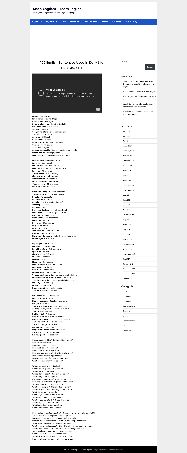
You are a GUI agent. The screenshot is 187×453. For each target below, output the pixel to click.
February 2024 (128, 151)
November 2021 (129, 190)
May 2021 (126, 205)
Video (125, 326)
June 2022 (127, 180)
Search (124, 61)
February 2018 (128, 244)
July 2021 (126, 195)
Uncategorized (129, 321)
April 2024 (127, 141)
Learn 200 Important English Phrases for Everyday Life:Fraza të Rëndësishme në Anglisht (138, 84)
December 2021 (129, 185)
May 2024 (126, 136)
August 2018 (127, 219)
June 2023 (127, 170)
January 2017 (128, 264)
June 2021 (127, 200)
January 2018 (128, 249)
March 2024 (127, 146)
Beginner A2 (51, 22)
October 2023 (128, 160)
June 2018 (127, 224)
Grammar (116, 22)
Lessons (104, 22)
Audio (63, 22)
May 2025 (126, 131)
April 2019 (126, 210)
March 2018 (127, 239)
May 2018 (126, 229)
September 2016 (129, 279)
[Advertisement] (93, 41)
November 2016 (129, 274)
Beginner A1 (37, 22)
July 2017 (126, 259)
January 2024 (128, 156)
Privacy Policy (131, 22)
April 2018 (126, 234)
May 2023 (126, 175)
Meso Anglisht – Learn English (57, 9)
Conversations (90, 22)
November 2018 (129, 215)
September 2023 (129, 165)
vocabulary (127, 331)
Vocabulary (75, 22)
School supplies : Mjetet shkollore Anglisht (139, 91)
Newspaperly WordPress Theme (111, 450)
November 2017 (129, 254)
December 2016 (129, 269)
